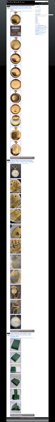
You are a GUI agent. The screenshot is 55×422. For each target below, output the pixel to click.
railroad (40, 30)
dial (36, 26)
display (38, 26)
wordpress (36, 22)
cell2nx (36, 21)
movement (38, 29)
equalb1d (36, 18)
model (36, 29)
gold (38, 27)
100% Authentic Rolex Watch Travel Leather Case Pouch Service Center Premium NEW (22, 415)
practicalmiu (37, 20)
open (42, 29)
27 (37, 11)
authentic (15, 337)
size (38, 31)
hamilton (43, 27)
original (44, 29)
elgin (15, 163)
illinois (39, 28)
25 (35, 11)
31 (40, 11)
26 (36, 11)
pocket (18, 163)
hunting (36, 28)
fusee (36, 27)
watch (21, 163)
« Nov (36, 12)
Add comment (26, 163)
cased (44, 25)
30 (39, 11)
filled (45, 26)
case (14, 163)
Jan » (39, 12)
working (24, 163)
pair (45, 29)
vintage (40, 32)
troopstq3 (36, 19)
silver (20, 163)
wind (39, 34)
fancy (43, 26)
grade (17, 163)
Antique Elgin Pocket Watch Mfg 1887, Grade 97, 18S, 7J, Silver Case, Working (21, 331)
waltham (43, 32)
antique (15, 10)
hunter (46, 27)
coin (45, 25)
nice (40, 29)
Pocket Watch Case (30, 417)
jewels (43, 28)
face (41, 26)
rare (42, 30)
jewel (41, 28)
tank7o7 (36, 17)
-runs (36, 25)
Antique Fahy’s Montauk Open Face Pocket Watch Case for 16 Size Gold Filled (21, 158)
